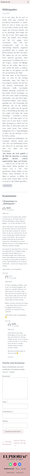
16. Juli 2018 (15, 326)
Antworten (5, 273)
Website (5, 421)
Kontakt (23, 469)
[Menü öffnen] (28, 2)
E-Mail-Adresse (8, 411)
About (18, 469)
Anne (10, 276)
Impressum (19, 472)
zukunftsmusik (7, 185)
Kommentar (6, 376)
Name (5, 402)
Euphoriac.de (5, 2)
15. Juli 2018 (10, 210)
